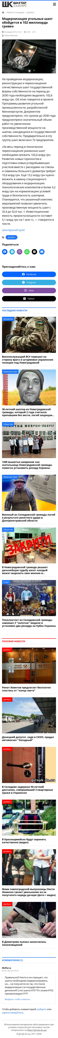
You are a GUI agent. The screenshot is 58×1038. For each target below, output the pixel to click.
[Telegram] (12, 251)
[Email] (42, 251)
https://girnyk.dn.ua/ (37, 1030)
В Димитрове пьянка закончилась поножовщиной (24, 943)
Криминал (8, 319)
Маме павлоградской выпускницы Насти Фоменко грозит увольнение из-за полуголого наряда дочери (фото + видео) (29, 892)
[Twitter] (34, 251)
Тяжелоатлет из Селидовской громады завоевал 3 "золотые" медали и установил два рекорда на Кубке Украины (29, 622)
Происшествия (10, 371)
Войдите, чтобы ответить (17, 999)
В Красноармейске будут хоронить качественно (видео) (24, 841)
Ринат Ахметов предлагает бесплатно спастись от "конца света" (26, 689)
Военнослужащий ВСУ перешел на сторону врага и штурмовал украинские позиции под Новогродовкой (27, 359)
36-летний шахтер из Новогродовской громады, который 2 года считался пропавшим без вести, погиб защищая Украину (27, 412)
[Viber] (19, 251)
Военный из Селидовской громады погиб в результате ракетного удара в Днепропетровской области (28, 517)
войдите (42, 1009)
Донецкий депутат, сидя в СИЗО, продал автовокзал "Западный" (28, 739)
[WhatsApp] (27, 251)
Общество (8, 424)
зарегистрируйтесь (12, 1012)
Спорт (6, 582)
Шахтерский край (13, 230)
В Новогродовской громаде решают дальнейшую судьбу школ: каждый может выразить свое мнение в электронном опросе (25, 570)
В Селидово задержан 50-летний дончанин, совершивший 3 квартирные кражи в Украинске (27, 789)
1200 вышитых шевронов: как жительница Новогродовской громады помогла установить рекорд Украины (27, 464)
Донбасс (11, 237)
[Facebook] (4, 251)
